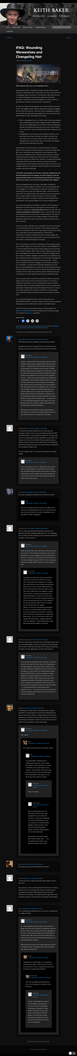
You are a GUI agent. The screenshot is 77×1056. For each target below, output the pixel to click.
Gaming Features (40, 326)
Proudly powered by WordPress (38, 1049)
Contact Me (9, 31)
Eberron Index (16, 27)
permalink (45, 328)
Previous (9, 37)
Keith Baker (31, 328)
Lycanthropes (22, 328)
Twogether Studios (40, 27)
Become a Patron (28, 27)
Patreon (30, 313)
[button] (72, 1053)
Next (69, 37)
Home (8, 27)
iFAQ (17, 328)
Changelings (55, 326)
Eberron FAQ (32, 326)
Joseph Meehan (22, 339)
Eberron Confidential (23, 311)
